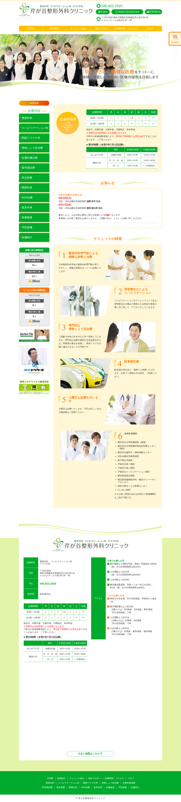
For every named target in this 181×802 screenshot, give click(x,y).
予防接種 (27, 227)
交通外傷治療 (30, 157)
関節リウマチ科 (31, 137)
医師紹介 (54, 28)
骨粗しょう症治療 (32, 147)
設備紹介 (27, 237)
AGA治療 (27, 197)
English (104, 12)
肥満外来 (27, 187)
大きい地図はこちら (89, 753)
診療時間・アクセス (126, 28)
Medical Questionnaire (129, 12)
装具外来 (27, 207)
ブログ (150, 28)
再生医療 (27, 177)
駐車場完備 (131, 361)
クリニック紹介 (78, 28)
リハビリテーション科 (35, 127)
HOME (30, 28)
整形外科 (27, 117)
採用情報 (34, 103)
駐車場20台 (155, 12)
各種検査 (27, 217)
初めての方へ (102, 28)
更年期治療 (28, 167)
